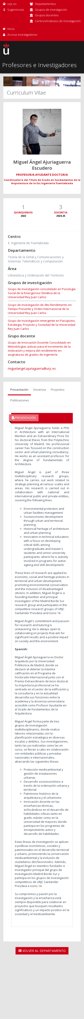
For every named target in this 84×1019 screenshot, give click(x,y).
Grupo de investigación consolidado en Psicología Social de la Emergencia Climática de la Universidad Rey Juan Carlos (41, 293)
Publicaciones (19, 400)
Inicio (11, 29)
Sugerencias (15, 10)
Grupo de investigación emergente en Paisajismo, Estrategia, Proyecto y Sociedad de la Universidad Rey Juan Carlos (41, 325)
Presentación (19, 390)
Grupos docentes (46, 15)
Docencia (39, 390)
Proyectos (58, 390)
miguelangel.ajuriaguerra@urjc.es (32, 368)
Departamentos (45, 4)
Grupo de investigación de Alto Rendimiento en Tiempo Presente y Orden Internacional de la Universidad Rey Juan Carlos (40, 309)
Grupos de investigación (51, 10)
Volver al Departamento (44, 951)
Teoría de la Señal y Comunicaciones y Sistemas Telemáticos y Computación (36, 259)
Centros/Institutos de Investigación (58, 21)
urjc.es (11, 4)
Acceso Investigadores (22, 35)
